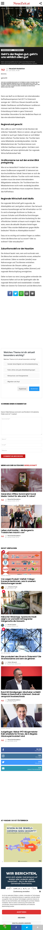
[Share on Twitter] (15, 293)
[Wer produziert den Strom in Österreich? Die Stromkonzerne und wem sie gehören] (21, 640)
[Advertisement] (21, 322)
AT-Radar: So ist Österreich (14, 820)
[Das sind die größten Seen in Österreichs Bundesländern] (23, 861)
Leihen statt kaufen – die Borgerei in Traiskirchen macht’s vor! (17, 531)
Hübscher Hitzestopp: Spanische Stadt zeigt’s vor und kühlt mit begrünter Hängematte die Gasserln (18, 619)
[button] (40, 891)
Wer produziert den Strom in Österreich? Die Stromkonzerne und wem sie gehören (21, 657)
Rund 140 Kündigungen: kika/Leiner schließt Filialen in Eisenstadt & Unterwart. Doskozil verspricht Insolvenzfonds (21, 694)
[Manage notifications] (4, 925)
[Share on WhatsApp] (21, 293)
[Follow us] (40, 3)
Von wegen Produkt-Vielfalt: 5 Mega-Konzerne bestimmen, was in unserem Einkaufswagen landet (18, 581)
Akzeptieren (21, 912)
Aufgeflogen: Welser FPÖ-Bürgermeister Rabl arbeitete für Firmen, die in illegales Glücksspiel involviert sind (19, 734)
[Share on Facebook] (10, 293)
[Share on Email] (32, 293)
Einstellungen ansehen (21, 923)
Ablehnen (21, 918)
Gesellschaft (30, 465)
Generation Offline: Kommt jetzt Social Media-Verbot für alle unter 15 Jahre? (18, 495)
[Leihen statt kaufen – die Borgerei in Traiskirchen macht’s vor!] (21, 516)
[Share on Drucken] (26, 293)
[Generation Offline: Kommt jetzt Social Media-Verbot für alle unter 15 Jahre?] (21, 480)
